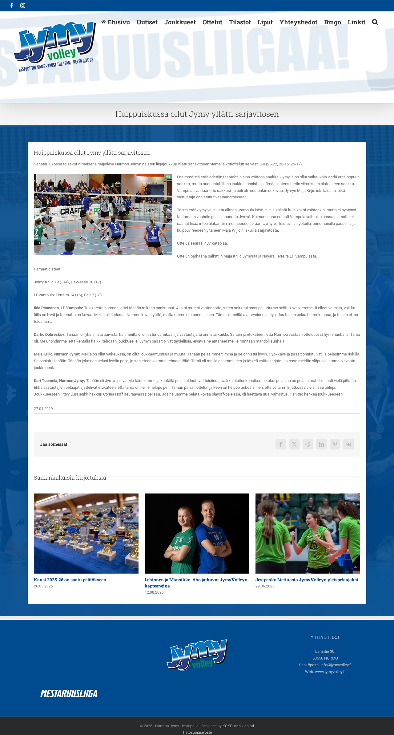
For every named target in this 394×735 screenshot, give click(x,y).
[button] (375, 21)
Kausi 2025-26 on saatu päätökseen (291, 580)
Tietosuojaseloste (197, 732)
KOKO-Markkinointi (238, 726)
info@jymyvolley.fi (336, 665)
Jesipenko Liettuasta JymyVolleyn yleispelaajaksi (196, 580)
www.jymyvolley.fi (330, 671)
